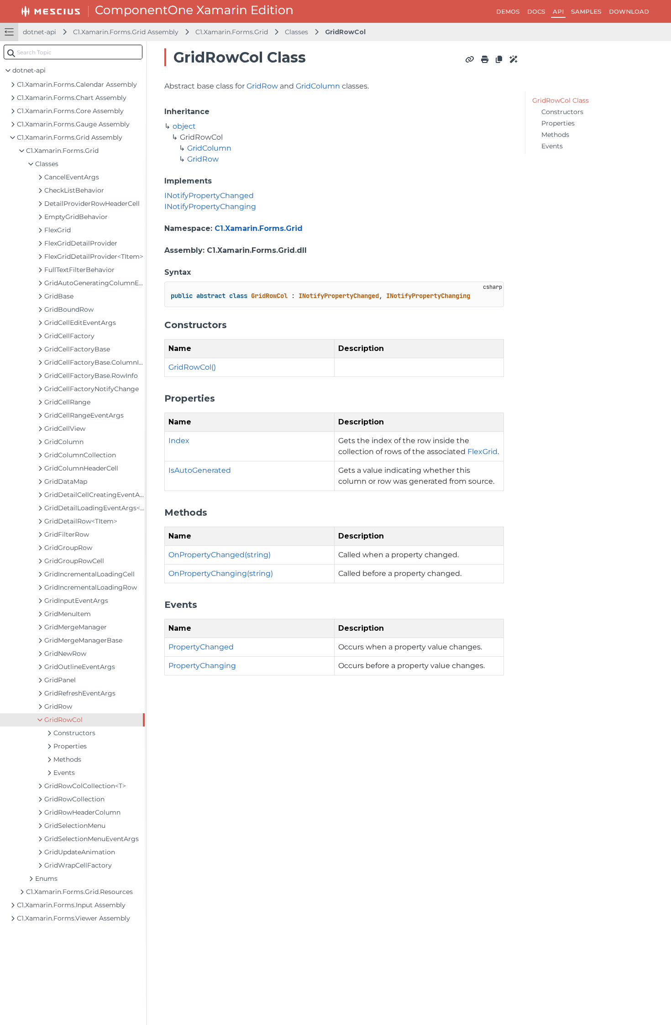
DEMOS (508, 11)
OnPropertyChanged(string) (219, 554)
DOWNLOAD (629, 11)
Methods (555, 135)
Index (178, 440)
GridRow (262, 86)
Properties (558, 123)
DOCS (536, 11)
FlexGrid (482, 451)
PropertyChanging (202, 665)
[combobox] (73, 52)
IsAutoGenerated (199, 470)
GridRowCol (345, 32)
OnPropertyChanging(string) (220, 573)
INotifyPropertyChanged (209, 195)
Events (552, 146)
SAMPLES (586, 11)
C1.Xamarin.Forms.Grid (231, 32)
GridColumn (318, 86)
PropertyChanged (201, 647)
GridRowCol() (192, 367)
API (558, 11)
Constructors (562, 112)
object (184, 126)
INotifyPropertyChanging (210, 206)
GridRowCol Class (560, 100)
